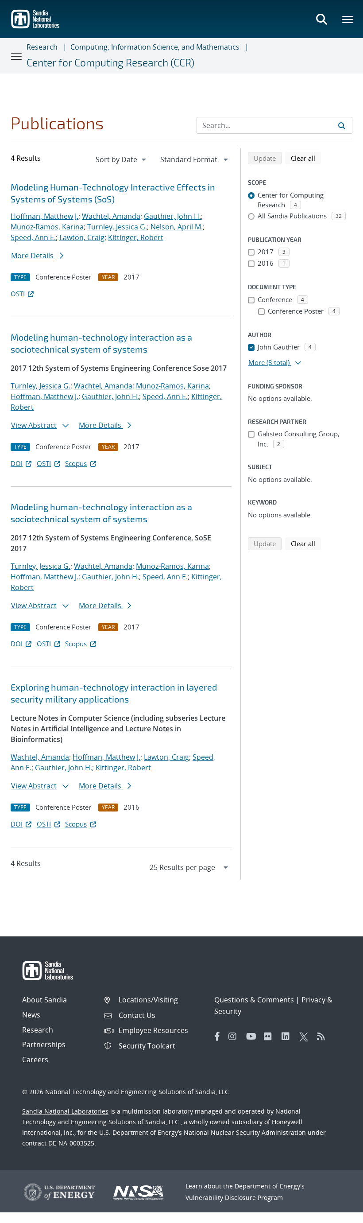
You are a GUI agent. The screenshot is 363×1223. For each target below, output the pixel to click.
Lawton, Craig (81, 237)
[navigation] (121, 159)
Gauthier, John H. (172, 216)
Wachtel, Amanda (111, 216)
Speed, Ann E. (33, 237)
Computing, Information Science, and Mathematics (154, 47)
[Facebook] (217, 1036)
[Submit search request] (341, 125)
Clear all (306, 158)
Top (336, 1213)
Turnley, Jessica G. (117, 227)
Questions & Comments (254, 1000)
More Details (33, 255)
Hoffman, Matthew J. (44, 216)
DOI (17, 463)
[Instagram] (235, 1036)
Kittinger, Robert (135, 237)
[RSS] (323, 1036)
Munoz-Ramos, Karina (47, 227)
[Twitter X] (306, 1036)
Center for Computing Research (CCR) (110, 62)
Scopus (76, 463)
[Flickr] (270, 1036)
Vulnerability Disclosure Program (234, 1197)
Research (42, 47)
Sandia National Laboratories (65, 1111)
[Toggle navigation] (17, 56)
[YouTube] (252, 1036)
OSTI (18, 293)
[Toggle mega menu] (348, 19)
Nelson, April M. (177, 227)
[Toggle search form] (321, 19)
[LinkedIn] (288, 1036)
